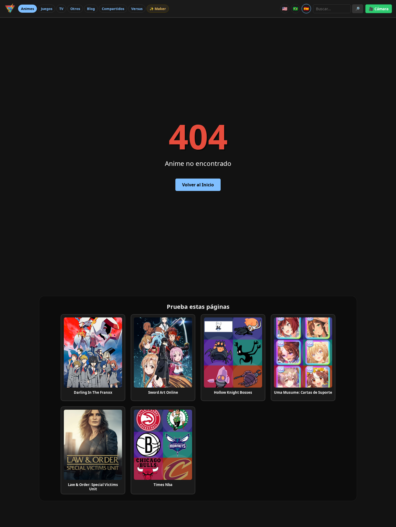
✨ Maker (158, 8)
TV (61, 8)
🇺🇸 (284, 9)
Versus (137, 8)
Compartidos (113, 8)
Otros (75, 8)
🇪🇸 (306, 9)
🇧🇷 (295, 9)
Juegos (46, 8)
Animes (27, 8)
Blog (91, 8)
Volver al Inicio (198, 185)
